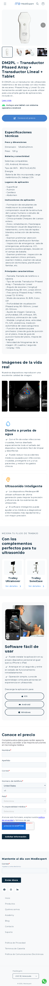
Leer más (6, 100)
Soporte (9, 932)
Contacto (9, 926)
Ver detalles (11, 586)
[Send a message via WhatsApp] (44, 981)
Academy (9, 915)
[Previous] (6, 396)
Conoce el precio (26, 118)
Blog (7, 921)
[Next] (43, 25)
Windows (26, 712)
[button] (5, 4)
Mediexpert (27, 983)
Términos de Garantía (15, 948)
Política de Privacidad (15, 943)
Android (26, 704)
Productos (10, 904)
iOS (25, 696)
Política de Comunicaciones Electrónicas (24, 954)
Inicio (7, 898)
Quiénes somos (12, 909)
